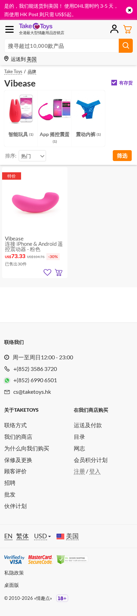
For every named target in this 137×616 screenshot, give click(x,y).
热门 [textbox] (26, 156)
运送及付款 (88, 425)
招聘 (9, 482)
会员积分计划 (90, 459)
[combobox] (32, 155)
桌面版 (11, 585)
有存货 (126, 83)
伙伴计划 (15, 505)
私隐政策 (14, 573)
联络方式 (15, 425)
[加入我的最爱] (47, 272)
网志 (79, 448)
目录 (79, 436)
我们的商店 (18, 436)
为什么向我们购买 (26, 448)
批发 (9, 494)
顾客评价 (15, 471)
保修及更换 (18, 459)
